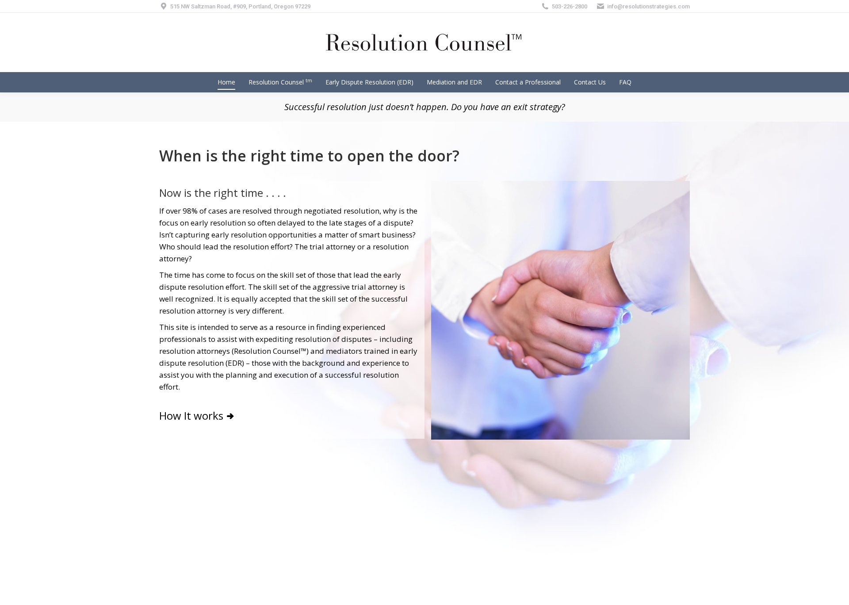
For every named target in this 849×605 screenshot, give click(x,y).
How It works (191, 415)
